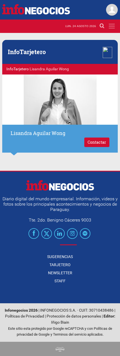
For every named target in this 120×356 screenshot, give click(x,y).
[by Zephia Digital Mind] (60, 349)
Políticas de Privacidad (24, 316)
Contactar (97, 142)
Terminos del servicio (70, 334)
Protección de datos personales (74, 316)
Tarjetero (60, 265)
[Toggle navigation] (112, 26)
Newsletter (60, 273)
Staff (60, 281)
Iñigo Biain (60, 322)
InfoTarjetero (17, 69)
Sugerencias (60, 256)
